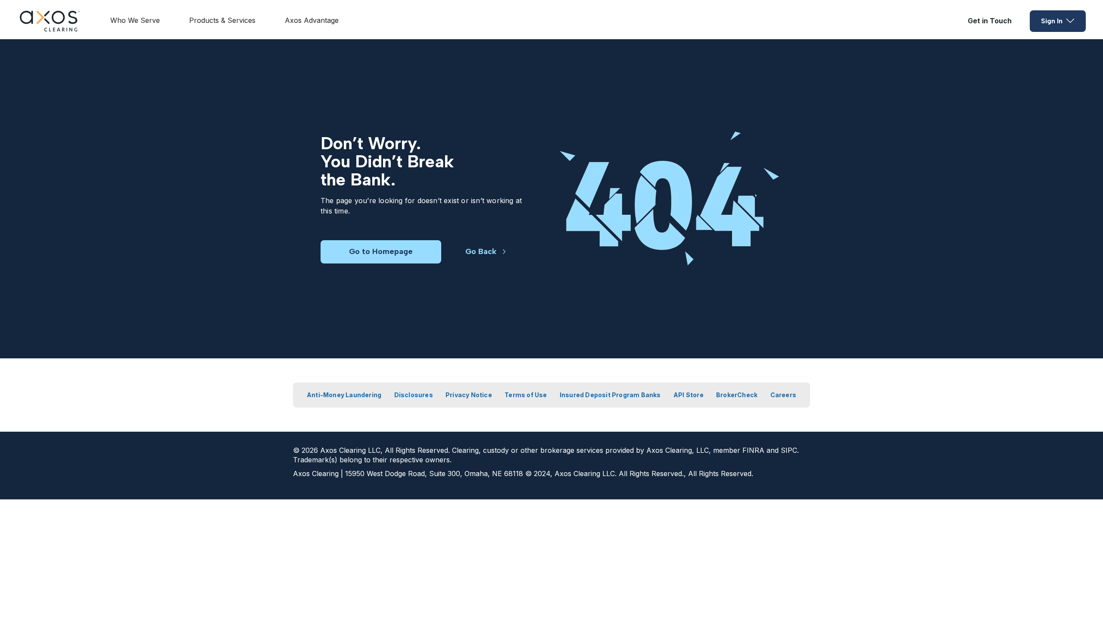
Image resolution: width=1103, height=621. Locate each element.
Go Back (480, 251)
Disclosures (413, 394)
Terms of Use (526, 394)
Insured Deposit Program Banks (610, 394)
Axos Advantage (312, 20)
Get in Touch (990, 20)
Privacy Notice (469, 394)
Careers (783, 394)
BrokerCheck (736, 394)
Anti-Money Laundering (344, 394)
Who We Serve (135, 20)
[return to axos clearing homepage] (50, 21)
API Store (688, 394)
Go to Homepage (381, 251)
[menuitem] (135, 21)
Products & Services (222, 20)
